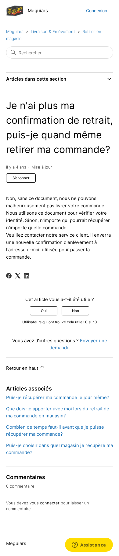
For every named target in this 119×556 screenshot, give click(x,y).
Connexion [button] (96, 10)
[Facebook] (9, 275)
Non (75, 310)
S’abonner (21, 178)
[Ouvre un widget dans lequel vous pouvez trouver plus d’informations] (89, 545)
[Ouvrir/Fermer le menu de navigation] (80, 10)
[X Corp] (17, 275)
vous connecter (45, 502)
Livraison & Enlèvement (53, 31)
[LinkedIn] (26, 275)
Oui (44, 310)
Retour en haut (22, 368)
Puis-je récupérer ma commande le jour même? (57, 397)
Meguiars (15, 31)
